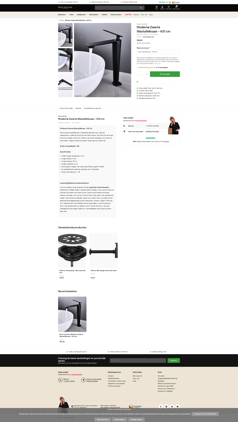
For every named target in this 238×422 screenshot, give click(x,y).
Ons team (161, 376)
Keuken (104, 14)
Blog (150, 14)
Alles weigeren (119, 419)
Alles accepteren (102, 419)
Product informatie (66, 108)
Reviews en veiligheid (165, 391)
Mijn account (137, 376)
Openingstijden (141, 121)
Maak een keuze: (143, 48)
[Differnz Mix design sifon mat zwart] (103, 250)
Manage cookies (136, 419)
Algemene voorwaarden (116, 383)
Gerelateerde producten (92, 108)
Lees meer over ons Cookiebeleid (205, 414)
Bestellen (161, 381)
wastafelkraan (74, 133)
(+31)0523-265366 (152, 126)
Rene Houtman (142, 24)
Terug (62, 20)
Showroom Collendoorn (166, 389)
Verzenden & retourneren (117, 381)
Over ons (144, 14)
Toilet (71, 14)
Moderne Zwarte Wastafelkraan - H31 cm (78, 20)
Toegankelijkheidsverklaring (167, 378)
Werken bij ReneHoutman (167, 383)
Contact (110, 376)
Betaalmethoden (113, 378)
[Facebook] (161, 406)
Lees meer (157, 63)
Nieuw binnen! (116, 14)
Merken (136, 14)
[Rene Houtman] (69, 8)
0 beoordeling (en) (148, 36)
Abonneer (174, 360)
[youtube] (177, 406)
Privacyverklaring (114, 386)
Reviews (78, 108)
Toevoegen (166, 74)
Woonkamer (93, 14)
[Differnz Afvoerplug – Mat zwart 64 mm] (72, 250)
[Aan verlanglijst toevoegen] (137, 82)
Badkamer (62, 14)
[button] (65, 95)
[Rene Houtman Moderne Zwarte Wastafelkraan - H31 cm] (72, 314)
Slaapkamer (81, 14)
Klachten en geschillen (166, 386)
